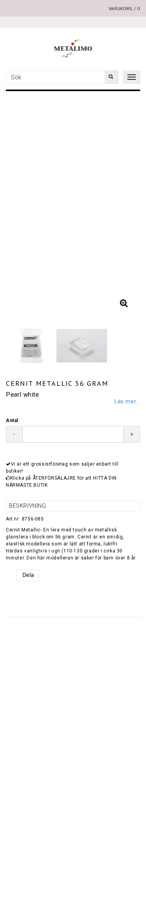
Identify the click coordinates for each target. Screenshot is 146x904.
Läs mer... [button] (127, 401)
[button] (124, 303)
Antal (12, 420)
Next (126, 205)
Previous (19, 205)
